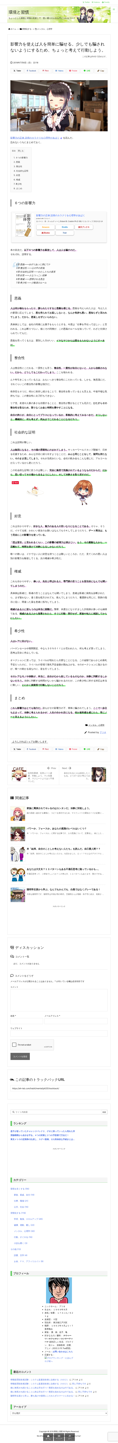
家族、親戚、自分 (24, 1195)
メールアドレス (52, 1016)
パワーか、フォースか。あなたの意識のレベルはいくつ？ (57, 828)
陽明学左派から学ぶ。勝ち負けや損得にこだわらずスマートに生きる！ (43, 1395)
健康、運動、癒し (24, 1225)
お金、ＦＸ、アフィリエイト (28, 1261)
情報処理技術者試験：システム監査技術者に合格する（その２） (40, 1379)
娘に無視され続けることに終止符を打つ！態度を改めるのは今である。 (43, 1387)
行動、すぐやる (23, 1237)
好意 (17, 175)
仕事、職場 (21, 1201)
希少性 (18, 184)
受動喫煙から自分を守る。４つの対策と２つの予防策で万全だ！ (40, 1135)
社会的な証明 (21, 171)
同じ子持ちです (79, 1383)
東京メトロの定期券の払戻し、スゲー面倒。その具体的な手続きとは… (43, 1139)
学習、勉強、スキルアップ (28, 1219)
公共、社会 (21, 1207)
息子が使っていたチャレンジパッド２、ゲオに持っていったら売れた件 (43, 1131)
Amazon (45, 227)
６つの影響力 (21, 157)
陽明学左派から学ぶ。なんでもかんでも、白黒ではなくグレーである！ (63, 889)
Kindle (65, 227)
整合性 (18, 166)
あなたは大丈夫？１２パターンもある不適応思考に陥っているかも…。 (63, 869)
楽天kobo (46, 233)
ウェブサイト (16, 1028)
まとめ (18, 188)
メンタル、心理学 (44, 29)
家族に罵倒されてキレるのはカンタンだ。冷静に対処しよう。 (59, 808)
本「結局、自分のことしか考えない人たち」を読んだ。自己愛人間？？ (63, 848)
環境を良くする (20, 1188)
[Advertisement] (59, 917)
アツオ (103, 732)
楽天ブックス (84, 227)
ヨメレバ (47, 218)
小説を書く (20, 1243)
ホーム (13, 29)
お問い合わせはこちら (63, 1351)
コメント (14, 987)
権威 (17, 179)
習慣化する (27, 29)
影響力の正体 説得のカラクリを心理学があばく (34, 137)
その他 (16, 1249)
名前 (13, 1016)
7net (64, 233)
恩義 (17, 162)
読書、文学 (20, 1255)
